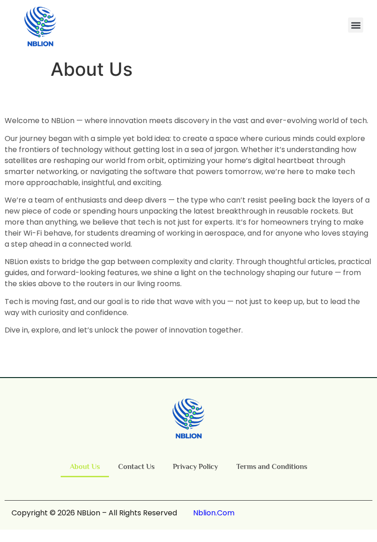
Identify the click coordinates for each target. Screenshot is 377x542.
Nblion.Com (213, 513)
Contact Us (136, 467)
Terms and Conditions (271, 467)
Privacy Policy (195, 467)
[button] (355, 25)
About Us (85, 467)
